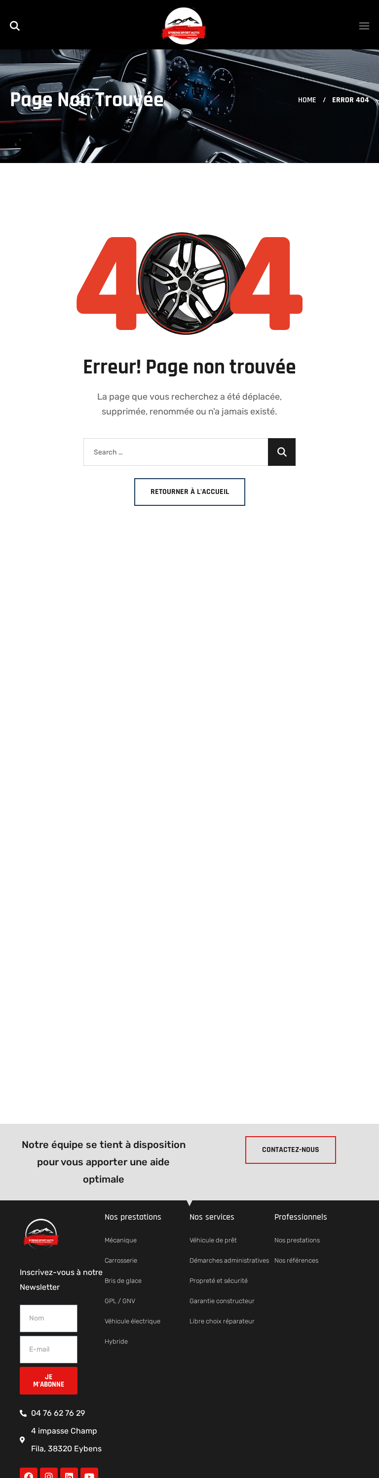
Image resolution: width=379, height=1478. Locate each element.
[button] (15, 24)
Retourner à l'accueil (190, 492)
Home (307, 100)
